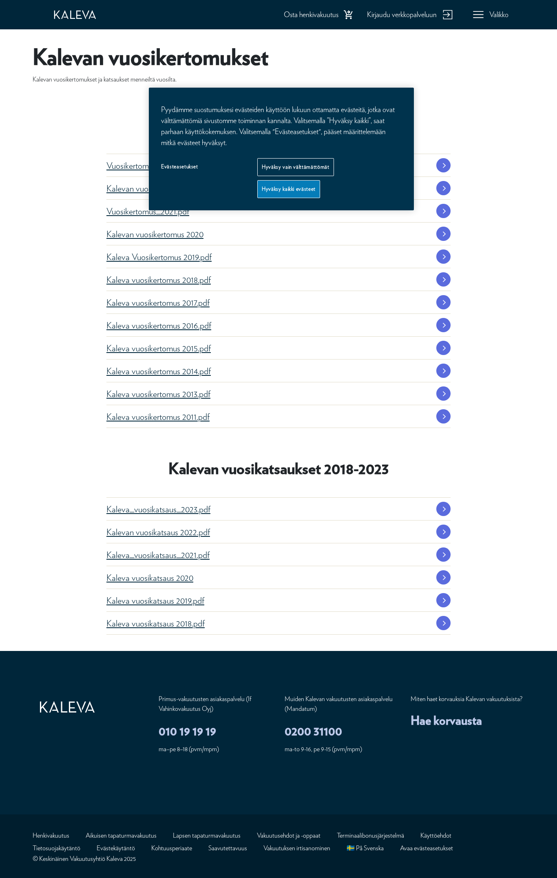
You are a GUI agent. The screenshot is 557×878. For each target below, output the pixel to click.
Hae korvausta (446, 720)
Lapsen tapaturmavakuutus (207, 835)
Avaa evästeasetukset (426, 848)
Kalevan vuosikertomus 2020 (154, 234)
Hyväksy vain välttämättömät (295, 167)
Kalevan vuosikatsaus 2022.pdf (158, 532)
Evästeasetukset (179, 166)
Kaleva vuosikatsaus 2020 (149, 577)
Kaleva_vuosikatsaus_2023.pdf (158, 509)
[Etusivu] (83, 14)
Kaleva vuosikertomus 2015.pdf (158, 348)
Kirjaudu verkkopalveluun (402, 14)
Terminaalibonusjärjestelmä (370, 835)
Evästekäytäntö (116, 848)
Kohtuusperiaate (171, 848)
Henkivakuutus (51, 835)
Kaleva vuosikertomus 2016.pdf (158, 325)
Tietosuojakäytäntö (56, 848)
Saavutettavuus (227, 848)
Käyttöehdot (435, 835)
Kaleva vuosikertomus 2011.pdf (158, 416)
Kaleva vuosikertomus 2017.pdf (158, 302)
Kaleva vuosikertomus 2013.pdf (158, 393)
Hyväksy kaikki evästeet (289, 189)
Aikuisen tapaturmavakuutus (121, 835)
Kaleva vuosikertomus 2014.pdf (158, 371)
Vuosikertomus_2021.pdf (147, 211)
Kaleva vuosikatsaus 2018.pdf (155, 623)
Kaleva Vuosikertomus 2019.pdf (159, 256)
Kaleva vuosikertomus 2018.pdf (158, 279)
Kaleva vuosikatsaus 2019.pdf (155, 600)
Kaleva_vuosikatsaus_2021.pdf (158, 554)
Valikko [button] (498, 14)
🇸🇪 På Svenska (365, 848)
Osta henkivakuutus (311, 14)
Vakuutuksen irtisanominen (296, 848)
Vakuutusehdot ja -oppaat (288, 835)
